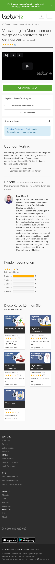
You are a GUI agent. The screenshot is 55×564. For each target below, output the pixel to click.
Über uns (6, 440)
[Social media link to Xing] (24, 528)
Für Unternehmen (10, 477)
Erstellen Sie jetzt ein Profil (18, 129)
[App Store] (10, 540)
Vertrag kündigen (9, 556)
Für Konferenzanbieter (12, 484)
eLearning (6, 506)
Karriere (5, 502)
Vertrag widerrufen (27, 556)
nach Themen (8, 458)
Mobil (4, 517)
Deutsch (43, 559)
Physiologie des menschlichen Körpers (22, 24)
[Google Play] (26, 540)
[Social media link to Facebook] (4, 528)
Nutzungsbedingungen (33, 553)
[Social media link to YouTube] (19, 528)
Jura (4, 499)
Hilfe (4, 513)
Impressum (31, 559)
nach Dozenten (9, 466)
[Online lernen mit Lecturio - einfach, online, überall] (12, 16)
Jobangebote (8, 448)
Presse (5, 444)
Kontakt (5, 451)
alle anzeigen (27, 112)
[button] (27, 49)
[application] (27, 66)
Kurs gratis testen (27, 88)
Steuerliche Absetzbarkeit (13, 559)
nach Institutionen (10, 462)
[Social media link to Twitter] (9, 528)
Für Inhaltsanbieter (10, 480)
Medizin (5, 495)
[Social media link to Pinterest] (14, 528)
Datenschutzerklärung (11, 553)
